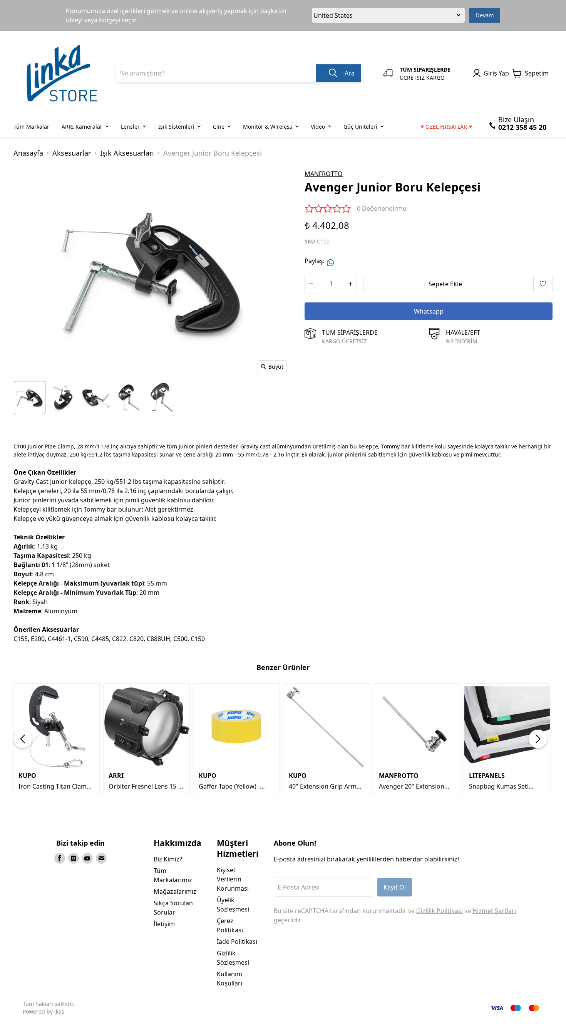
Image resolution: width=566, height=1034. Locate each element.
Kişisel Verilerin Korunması (233, 879)
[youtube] (87, 858)
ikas (59, 1011)
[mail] (101, 858)
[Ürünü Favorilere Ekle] (543, 284)
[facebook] (59, 858)
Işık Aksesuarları (127, 153)
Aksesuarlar (71, 153)
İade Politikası (237, 941)
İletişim (164, 924)
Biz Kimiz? (168, 859)
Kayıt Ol (394, 887)
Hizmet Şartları (494, 910)
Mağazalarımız (175, 891)
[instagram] (73, 858)
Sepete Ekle (445, 284)
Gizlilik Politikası (439, 910)
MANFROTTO (324, 174)
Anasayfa (28, 153)
